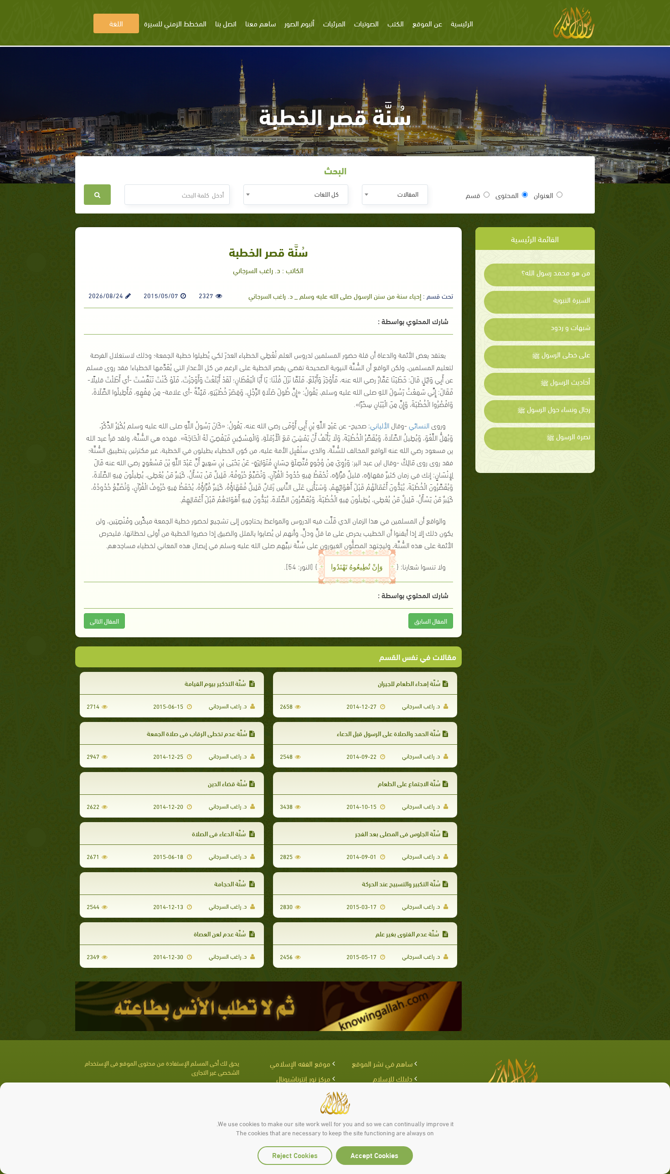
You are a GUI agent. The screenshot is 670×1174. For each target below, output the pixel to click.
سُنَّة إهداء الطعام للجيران (409, 683)
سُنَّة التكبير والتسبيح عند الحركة (401, 883)
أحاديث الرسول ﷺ (565, 381)
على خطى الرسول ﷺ (561, 354)
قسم (473, 195)
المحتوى (507, 195)
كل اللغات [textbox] (326, 193)
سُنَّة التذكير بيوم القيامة (216, 683)
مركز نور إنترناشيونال (303, 1078)
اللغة (116, 23)
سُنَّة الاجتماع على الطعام (409, 783)
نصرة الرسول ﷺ (568, 436)
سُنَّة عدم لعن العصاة (220, 933)
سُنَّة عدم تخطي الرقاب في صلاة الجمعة (197, 733)
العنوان (543, 195)
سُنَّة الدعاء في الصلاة (219, 833)
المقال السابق (430, 620)
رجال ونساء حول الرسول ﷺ (553, 409)
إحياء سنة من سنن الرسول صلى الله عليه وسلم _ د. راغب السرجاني (334, 295)
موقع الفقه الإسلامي (300, 1063)
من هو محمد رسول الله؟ (555, 272)
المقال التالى (104, 620)
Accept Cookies (374, 1154)
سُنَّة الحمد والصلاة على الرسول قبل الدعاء (388, 733)
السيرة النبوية (571, 299)
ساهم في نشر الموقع (382, 1063)
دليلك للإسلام (392, 1078)
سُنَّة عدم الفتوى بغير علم (408, 933)
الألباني (379, 425)
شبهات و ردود (570, 327)
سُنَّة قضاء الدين (227, 783)
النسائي (419, 425)
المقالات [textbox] (407, 193)
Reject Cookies (295, 1154)
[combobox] (395, 194)
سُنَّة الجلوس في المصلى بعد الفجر (397, 833)
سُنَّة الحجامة (230, 883)
